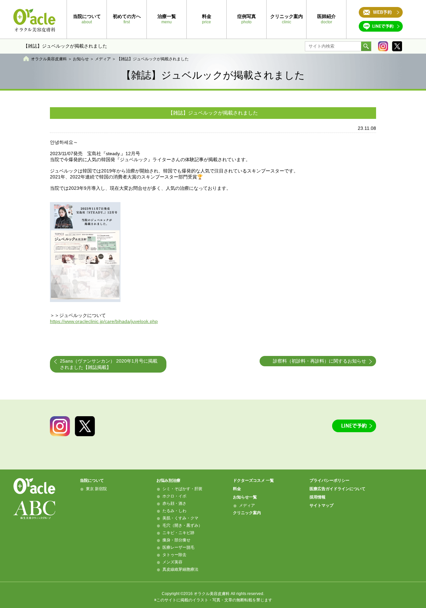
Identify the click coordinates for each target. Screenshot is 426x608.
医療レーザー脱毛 (178, 547)
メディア (103, 59)
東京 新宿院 (96, 488)
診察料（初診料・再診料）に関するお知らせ (319, 361)
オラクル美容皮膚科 (49, 59)
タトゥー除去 (174, 554)
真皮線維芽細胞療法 (180, 569)
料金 (237, 488)
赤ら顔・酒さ (174, 503)
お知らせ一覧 (245, 497)
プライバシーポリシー (329, 480)
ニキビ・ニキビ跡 (178, 532)
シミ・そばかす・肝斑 (182, 488)
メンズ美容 (172, 562)
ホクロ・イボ (174, 496)
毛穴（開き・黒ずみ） (182, 525)
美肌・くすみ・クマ (180, 518)
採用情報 (317, 497)
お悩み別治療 (168, 480)
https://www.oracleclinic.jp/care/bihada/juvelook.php (104, 321)
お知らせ (81, 59)
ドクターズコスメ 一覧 (253, 480)
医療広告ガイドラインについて (337, 488)
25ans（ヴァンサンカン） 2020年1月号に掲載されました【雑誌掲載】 (108, 364)
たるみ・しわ (174, 510)
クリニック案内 (247, 512)
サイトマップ (321, 505)
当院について (92, 480)
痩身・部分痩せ (176, 540)
